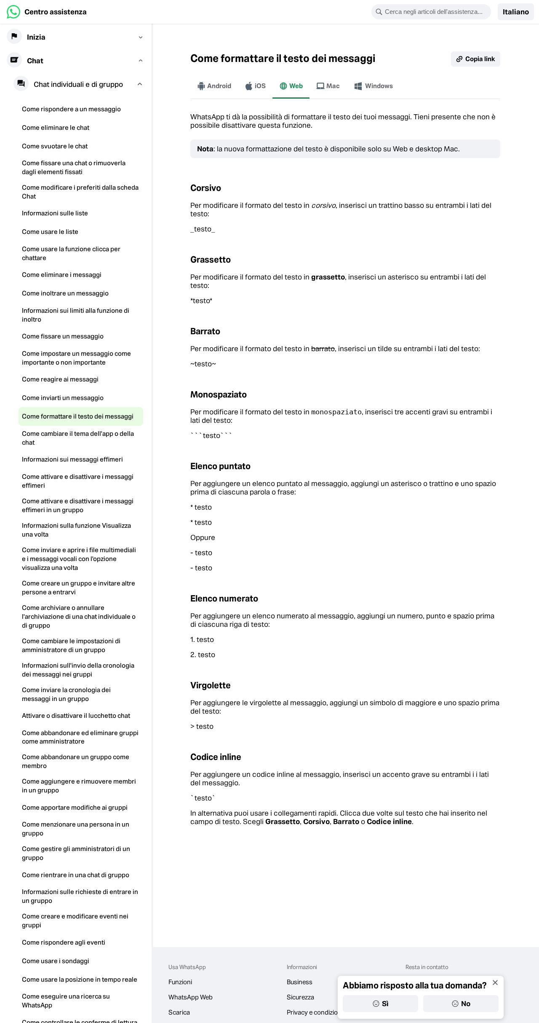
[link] (47, 12)
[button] (516, 11)
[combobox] (436, 11)
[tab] (214, 86)
